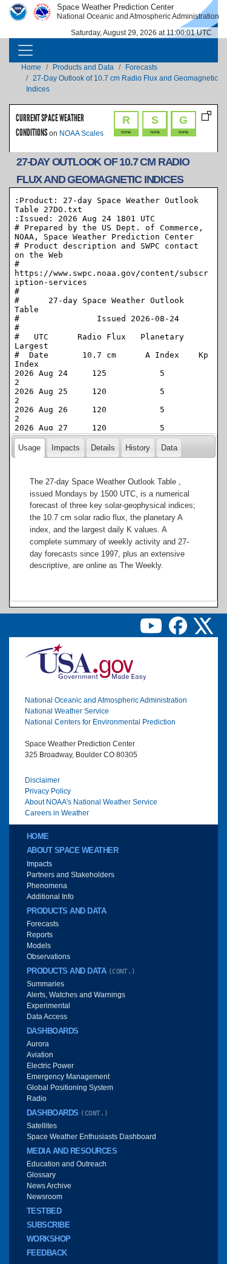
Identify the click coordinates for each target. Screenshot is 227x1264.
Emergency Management (68, 1076)
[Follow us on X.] (203, 625)
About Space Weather (72, 850)
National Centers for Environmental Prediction (100, 722)
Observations (48, 956)
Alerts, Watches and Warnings (76, 995)
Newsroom (44, 1196)
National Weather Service (67, 711)
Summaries (45, 984)
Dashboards (53, 1031)
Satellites (42, 1126)
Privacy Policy (48, 791)
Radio (37, 1098)
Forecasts (141, 67)
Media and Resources (72, 1151)
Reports (40, 935)
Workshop (49, 1239)
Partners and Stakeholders (70, 875)
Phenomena (47, 885)
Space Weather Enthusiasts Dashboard (91, 1136)
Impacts (65, 447)
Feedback (47, 1253)
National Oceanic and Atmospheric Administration (106, 700)
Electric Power (50, 1066)
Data (169, 447)
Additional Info (50, 896)
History (137, 447)
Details (103, 447)
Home (31, 67)
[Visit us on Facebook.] (179, 625)
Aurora (38, 1044)
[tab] (29, 447)
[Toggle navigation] (25, 50)
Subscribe (48, 1225)
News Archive (49, 1186)
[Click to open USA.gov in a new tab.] (85, 661)
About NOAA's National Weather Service (91, 802)
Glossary (41, 1175)
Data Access (47, 1016)
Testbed (44, 1211)
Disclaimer (42, 780)
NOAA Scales (81, 133)
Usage (29, 447)
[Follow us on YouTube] (152, 625)
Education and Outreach (67, 1164)
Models (39, 945)
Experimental (48, 1006)
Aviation (40, 1055)
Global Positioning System (70, 1087)
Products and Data (83, 67)
